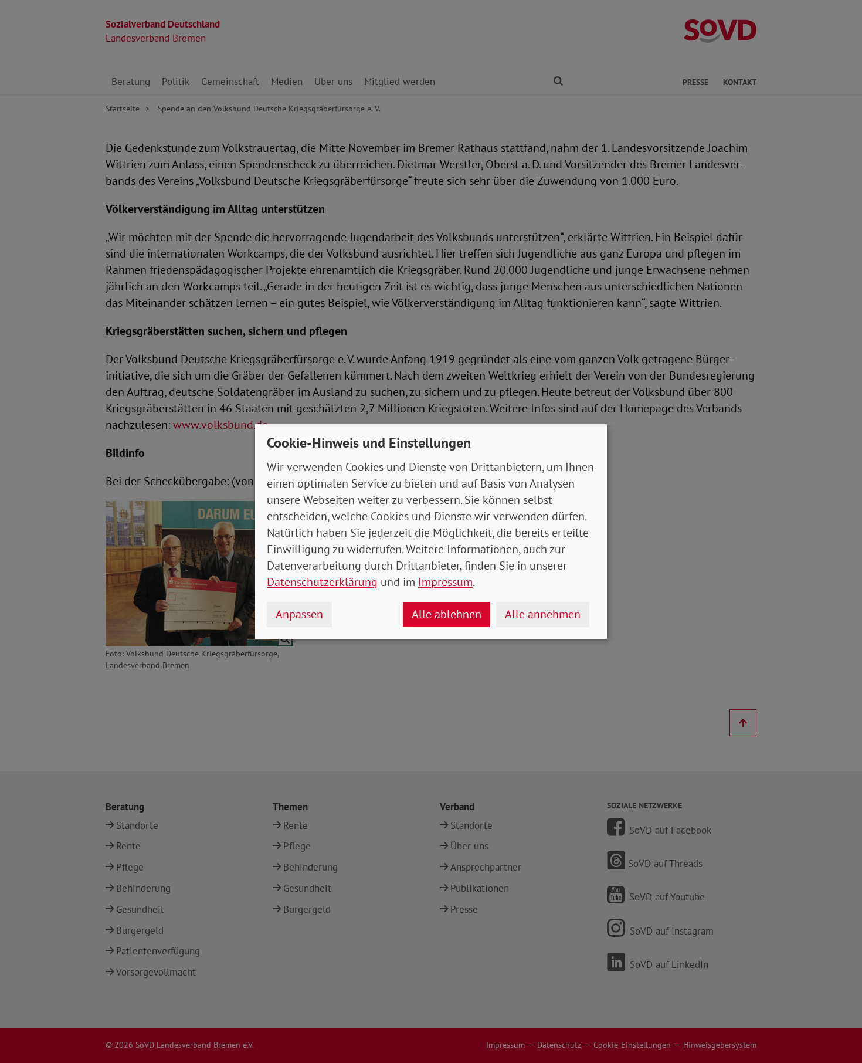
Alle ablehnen (446, 614)
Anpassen (299, 614)
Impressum (445, 582)
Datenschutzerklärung (322, 582)
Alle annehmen (543, 614)
